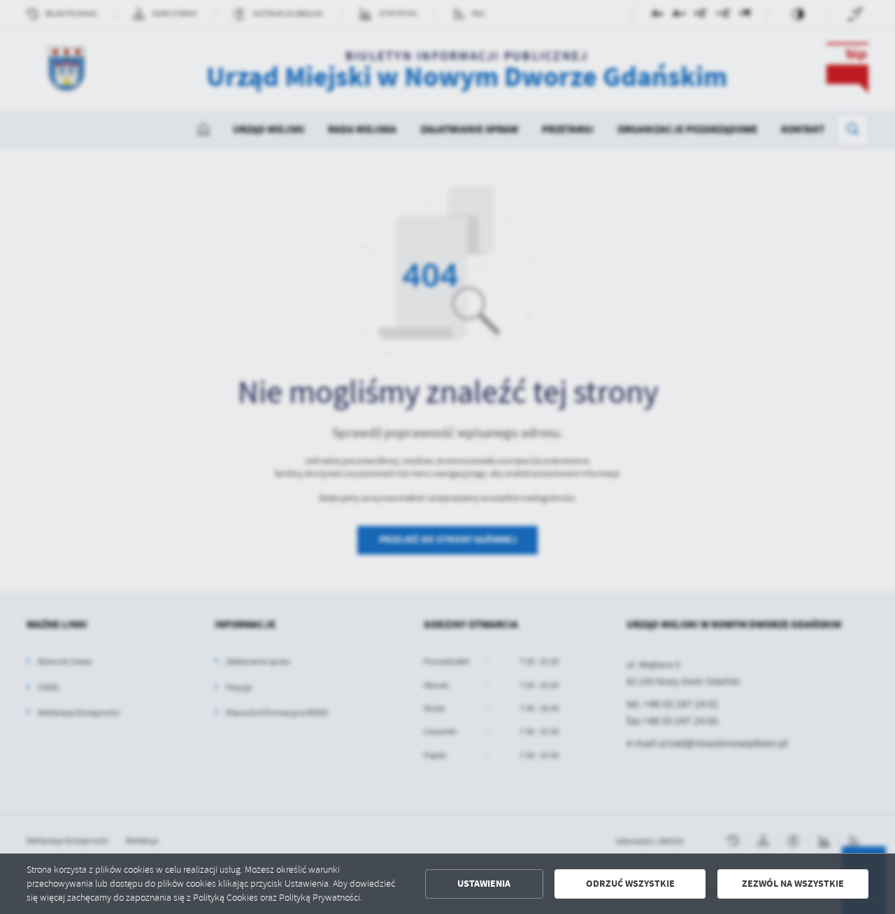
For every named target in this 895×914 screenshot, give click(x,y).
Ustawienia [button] (483, 883)
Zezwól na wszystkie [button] (793, 883)
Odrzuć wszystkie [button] (630, 883)
